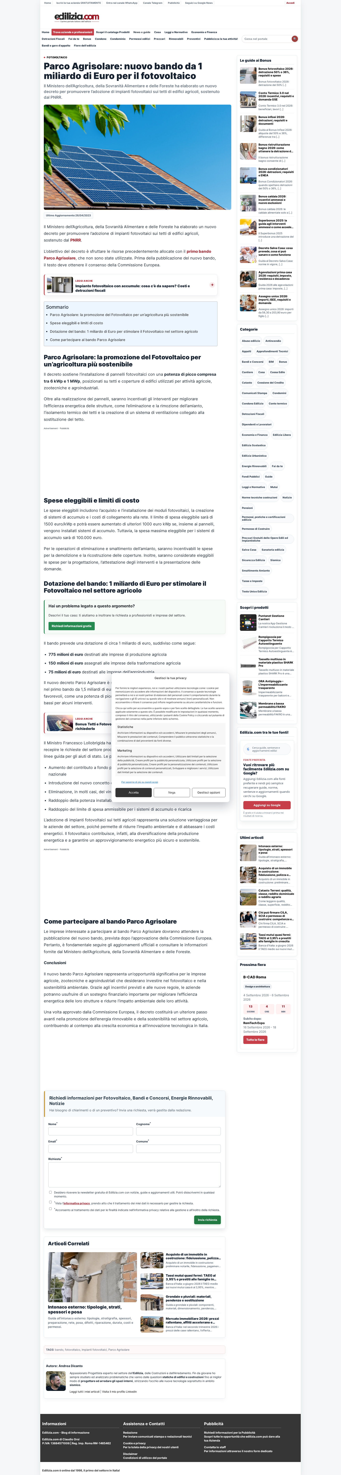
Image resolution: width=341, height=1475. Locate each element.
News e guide (141, 32)
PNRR (75, 240)
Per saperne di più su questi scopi (139, 781)
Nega (171, 792)
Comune (142, 1141)
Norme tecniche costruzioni (259, 497)
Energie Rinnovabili (254, 466)
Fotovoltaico (57, 57)
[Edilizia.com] (76, 17)
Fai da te (73, 38)
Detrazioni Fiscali (53, 38)
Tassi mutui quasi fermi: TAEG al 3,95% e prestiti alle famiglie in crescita (275, 938)
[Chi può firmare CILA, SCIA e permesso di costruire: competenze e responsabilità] (248, 919)
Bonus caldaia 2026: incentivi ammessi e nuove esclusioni (272, 200)
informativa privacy (77, 1203)
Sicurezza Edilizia (253, 560)
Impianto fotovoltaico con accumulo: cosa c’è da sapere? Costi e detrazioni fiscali (132, 288)
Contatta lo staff (215, 1447)
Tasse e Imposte (252, 581)
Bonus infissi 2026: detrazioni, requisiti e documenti (273, 120)
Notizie (287, 497)
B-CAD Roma (254, 977)
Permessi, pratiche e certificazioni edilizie (263, 518)
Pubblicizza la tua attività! (221, 38)
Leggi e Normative (176, 32)
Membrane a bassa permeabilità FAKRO (272, 705)
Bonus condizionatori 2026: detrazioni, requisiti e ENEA (276, 172)
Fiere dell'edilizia (85, 45)
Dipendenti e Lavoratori (257, 424)
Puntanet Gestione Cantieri (271, 617)
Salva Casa (249, 549)
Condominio (118, 38)
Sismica (275, 560)
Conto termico (278, 403)
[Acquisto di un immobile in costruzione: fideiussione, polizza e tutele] (248, 875)
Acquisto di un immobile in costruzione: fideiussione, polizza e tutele (275, 871)
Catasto (247, 382)
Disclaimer (130, 1453)
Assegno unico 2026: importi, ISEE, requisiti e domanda (275, 300)
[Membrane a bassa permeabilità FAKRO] (248, 710)
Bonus (87, 38)
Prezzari (159, 38)
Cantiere (247, 372)
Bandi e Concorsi (252, 361)
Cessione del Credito (270, 382)
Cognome (143, 1124)
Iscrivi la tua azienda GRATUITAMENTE (78, 2)
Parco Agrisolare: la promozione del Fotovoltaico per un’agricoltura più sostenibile (119, 315)
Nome (53, 1124)
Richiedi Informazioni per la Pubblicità (229, 1432)
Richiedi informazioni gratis (72, 626)
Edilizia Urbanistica (254, 455)
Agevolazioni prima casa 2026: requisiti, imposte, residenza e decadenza (275, 276)
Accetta (134, 792)
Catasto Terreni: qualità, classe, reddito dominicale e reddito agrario (276, 894)
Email (52, 1141)
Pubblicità (174, 2)
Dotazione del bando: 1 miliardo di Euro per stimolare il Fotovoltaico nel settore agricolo (124, 331)
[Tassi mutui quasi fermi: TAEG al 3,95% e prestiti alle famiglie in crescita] (248, 941)
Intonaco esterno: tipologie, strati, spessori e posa (275, 849)
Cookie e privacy (134, 1443)
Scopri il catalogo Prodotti (113, 32)
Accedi (290, 2)
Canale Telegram (152, 2)
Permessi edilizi (139, 38)
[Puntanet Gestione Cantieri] (248, 622)
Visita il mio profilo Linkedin (119, 1391)
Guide (269, 476)
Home (47, 2)
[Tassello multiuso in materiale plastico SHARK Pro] (248, 666)
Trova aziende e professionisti (72, 32)
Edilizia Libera (282, 434)
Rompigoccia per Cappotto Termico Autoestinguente (271, 640)
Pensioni (247, 507)
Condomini (279, 393)
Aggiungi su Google (267, 805)
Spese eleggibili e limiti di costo (76, 323)
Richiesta (55, 1159)
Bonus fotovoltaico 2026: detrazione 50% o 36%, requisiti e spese (276, 72)
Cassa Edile (277, 372)
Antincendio (273, 340)
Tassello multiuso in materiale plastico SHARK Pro (276, 662)
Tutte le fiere (255, 1040)
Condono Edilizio (252, 403)
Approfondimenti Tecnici (272, 351)
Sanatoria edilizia (273, 549)
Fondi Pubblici (251, 476)
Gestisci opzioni (208, 792)
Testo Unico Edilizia (254, 591)
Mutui (274, 487)
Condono (100, 38)
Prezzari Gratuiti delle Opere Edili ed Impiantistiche (265, 539)
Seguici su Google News (199, 2)
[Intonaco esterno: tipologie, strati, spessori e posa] (248, 853)
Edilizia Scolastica (254, 445)
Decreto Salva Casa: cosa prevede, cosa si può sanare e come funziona (276, 251)
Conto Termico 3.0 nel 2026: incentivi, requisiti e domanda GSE (276, 96)
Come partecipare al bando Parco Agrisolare (87, 340)
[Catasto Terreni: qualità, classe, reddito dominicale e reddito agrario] (248, 897)
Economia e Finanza (204, 32)
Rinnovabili (176, 38)
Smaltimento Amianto (256, 570)
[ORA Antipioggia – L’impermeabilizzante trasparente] (248, 688)
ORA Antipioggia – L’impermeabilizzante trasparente (273, 685)
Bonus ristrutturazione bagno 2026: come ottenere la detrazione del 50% (276, 148)
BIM (271, 361)
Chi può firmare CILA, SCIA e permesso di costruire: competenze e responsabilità (275, 916)
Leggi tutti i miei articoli (84, 1391)
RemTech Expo (254, 1023)
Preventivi (193, 38)
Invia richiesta (207, 1219)
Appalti (246, 351)
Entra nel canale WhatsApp (122, 2)
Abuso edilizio (251, 340)
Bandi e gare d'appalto (56, 45)
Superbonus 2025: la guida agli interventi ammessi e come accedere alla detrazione (276, 224)
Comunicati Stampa (254, 393)
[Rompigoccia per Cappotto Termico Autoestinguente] (248, 643)
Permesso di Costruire (256, 528)
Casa (157, 32)
